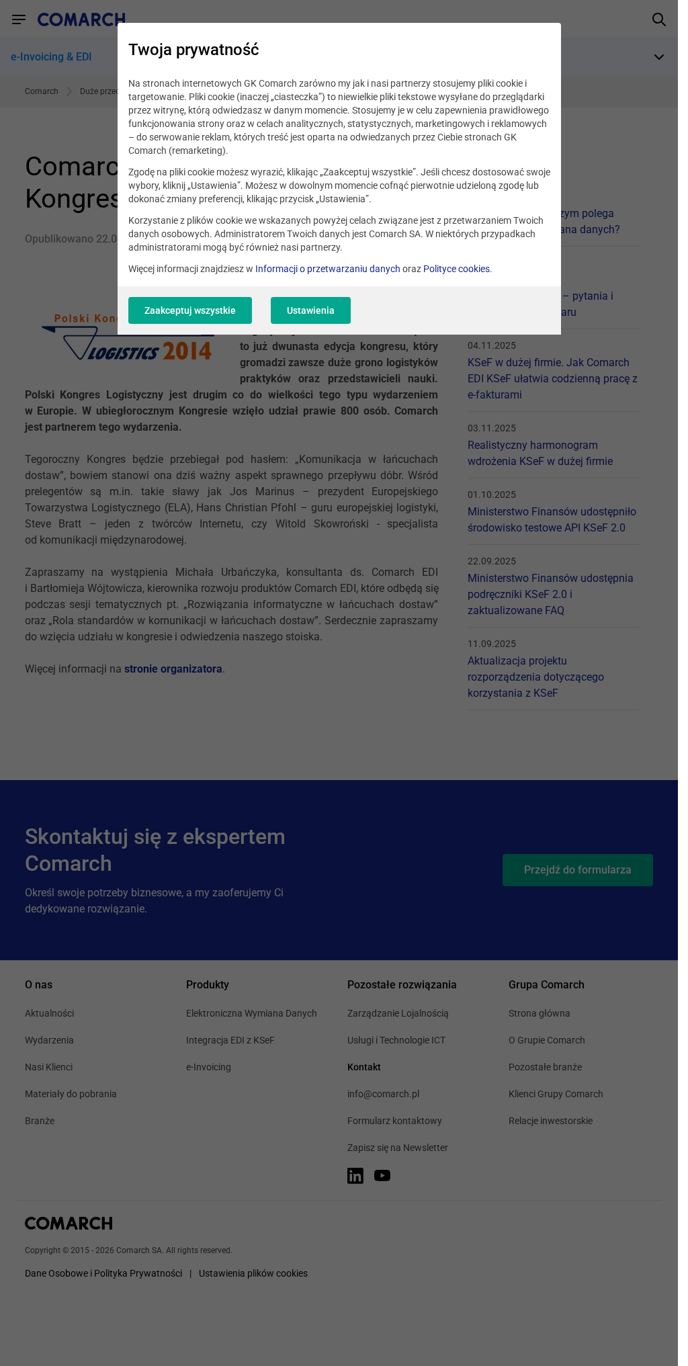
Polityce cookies (456, 268)
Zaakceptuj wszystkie (190, 310)
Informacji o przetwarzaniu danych (327, 268)
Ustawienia (311, 310)
